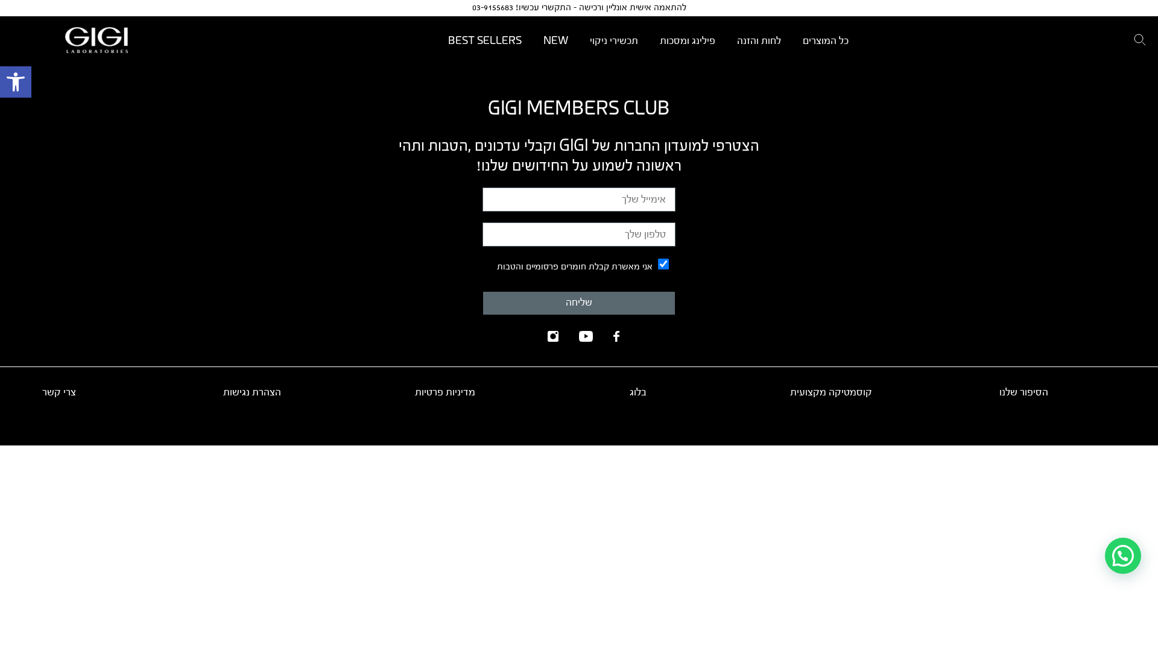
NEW (555, 40)
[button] (15, 82)
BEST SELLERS (485, 40)
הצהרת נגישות (252, 392)
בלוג (638, 392)
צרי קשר (59, 392)
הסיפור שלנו (1023, 392)
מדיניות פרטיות (445, 392)
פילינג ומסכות (687, 40)
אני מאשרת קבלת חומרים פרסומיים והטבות (575, 267)
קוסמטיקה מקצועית (831, 392)
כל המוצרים (826, 40)
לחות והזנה (759, 40)
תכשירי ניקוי (614, 40)
